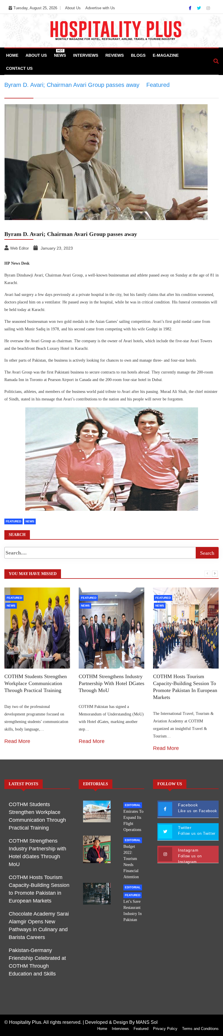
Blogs (138, 55)
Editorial (133, 805)
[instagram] (208, 8)
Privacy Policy (165, 1028)
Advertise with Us (100, 8)
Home (12, 55)
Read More (17, 741)
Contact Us (19, 68)
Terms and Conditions (200, 1028)
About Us (73, 8)
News (60, 53)
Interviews (85, 55)
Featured (14, 597)
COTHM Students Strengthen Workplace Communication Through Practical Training (35, 683)
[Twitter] (199, 8)
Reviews (114, 55)
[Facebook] (191, 8)
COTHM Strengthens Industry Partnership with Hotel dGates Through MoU (111, 683)
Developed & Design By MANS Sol (121, 1022)
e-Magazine (166, 55)
